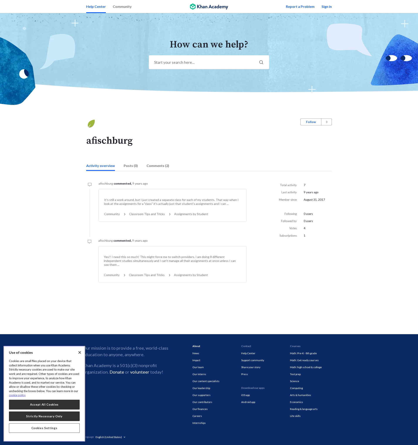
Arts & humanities (300, 395)
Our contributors (202, 402)
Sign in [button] (327, 6)
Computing (296, 388)
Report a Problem (300, 6)
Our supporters (201, 395)
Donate (117, 371)
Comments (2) (158, 166)
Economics (296, 402)
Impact (196, 360)
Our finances (200, 409)
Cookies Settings (44, 428)
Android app (248, 402)
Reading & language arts (304, 409)
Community (122, 6)
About (196, 346)
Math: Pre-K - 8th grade (303, 353)
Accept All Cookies (44, 404)
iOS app (245, 395)
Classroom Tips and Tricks (147, 214)
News (195, 353)
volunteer (139, 371)
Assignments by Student (191, 214)
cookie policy (17, 395)
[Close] (79, 352)
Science (294, 381)
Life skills (295, 416)
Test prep (295, 374)
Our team (198, 367)
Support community (252, 360)
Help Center (96, 6)
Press (244, 374)
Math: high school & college (306, 367)
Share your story (250, 367)
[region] (44, 394)
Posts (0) (131, 166)
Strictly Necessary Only (44, 416)
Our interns (199, 374)
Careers (197, 416)
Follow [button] (311, 122)
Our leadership (201, 388)
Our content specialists (205, 381)
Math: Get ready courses (304, 360)
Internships (199, 423)
